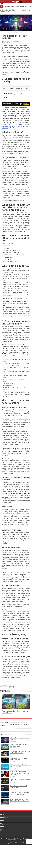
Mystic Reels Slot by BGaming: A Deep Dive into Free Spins (19, 793)
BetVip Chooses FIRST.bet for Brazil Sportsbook (18, 759)
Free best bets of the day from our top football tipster (11, 686)
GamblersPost (12, 839)
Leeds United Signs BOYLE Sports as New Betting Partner (20, 752)
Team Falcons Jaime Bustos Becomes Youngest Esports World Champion (20, 773)
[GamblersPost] (16, 1)
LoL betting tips (6, 126)
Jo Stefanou (6, 41)
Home (3, 10)
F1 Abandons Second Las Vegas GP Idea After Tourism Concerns (19, 800)
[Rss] (14, 841)
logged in (19, 724)
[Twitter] (15, 841)
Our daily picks (10, 10)
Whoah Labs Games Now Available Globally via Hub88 (20, 765)
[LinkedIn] (17, 841)
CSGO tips (17, 126)
